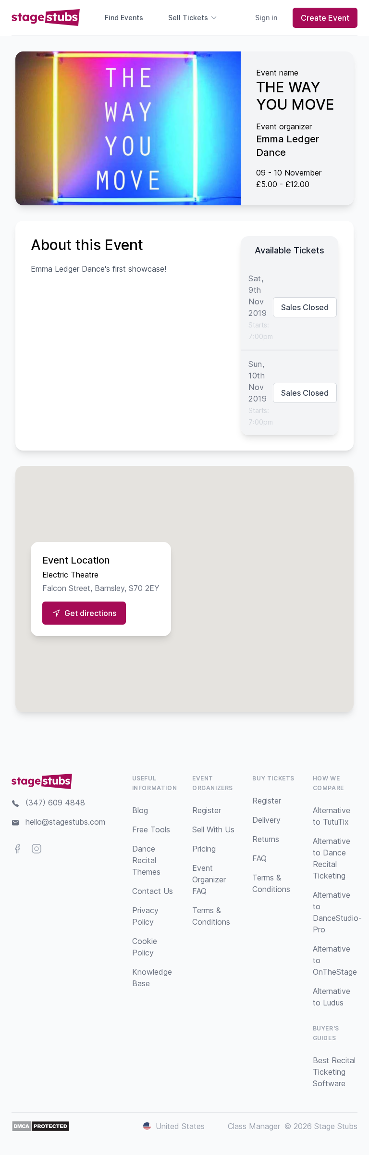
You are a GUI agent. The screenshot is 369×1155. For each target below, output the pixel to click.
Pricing (204, 849)
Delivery (266, 820)
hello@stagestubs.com (65, 822)
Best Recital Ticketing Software (334, 1071)
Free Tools (151, 829)
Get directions (90, 613)
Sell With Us (213, 829)
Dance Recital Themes (146, 860)
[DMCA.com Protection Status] (41, 1126)
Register (206, 810)
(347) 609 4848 (55, 802)
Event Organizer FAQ (209, 879)
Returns (265, 839)
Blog (140, 810)
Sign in (266, 17)
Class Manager (254, 1126)
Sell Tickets (188, 17)
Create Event (325, 18)
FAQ (259, 858)
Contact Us (152, 891)
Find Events (124, 17)
